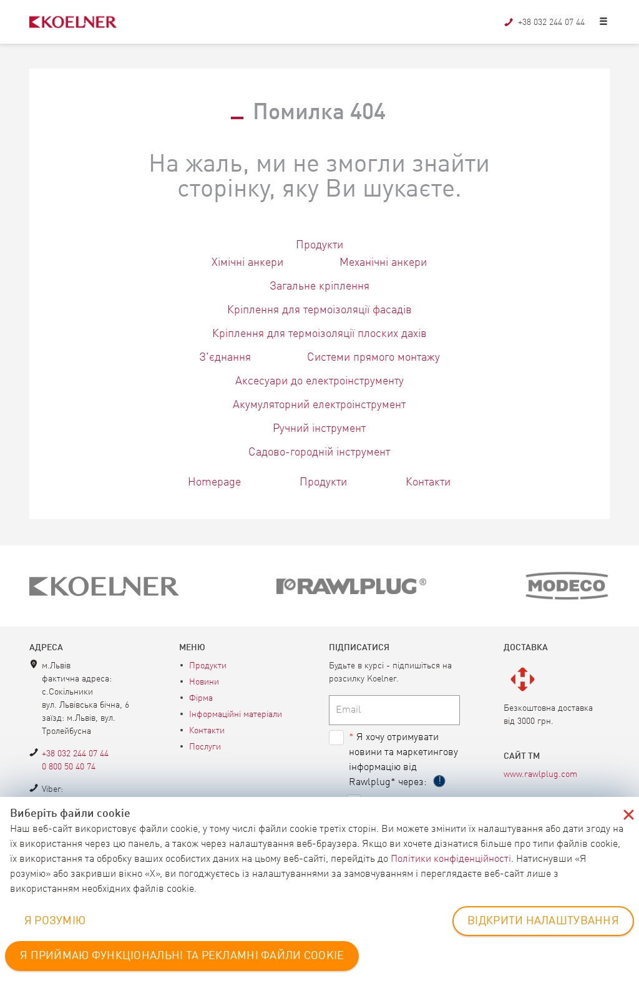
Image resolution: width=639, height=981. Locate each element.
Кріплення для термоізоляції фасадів (319, 310)
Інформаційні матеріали (235, 714)
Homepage (214, 482)
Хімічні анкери (247, 262)
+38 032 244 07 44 (75, 753)
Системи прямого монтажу (373, 357)
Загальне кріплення (319, 286)
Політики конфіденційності (451, 859)
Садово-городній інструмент (319, 452)
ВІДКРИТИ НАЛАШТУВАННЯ (543, 921)
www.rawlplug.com (540, 774)
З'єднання (225, 357)
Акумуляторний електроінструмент (319, 405)
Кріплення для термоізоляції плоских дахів (319, 333)
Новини (204, 682)
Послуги (205, 747)
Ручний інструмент (319, 428)
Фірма (201, 698)
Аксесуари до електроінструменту (319, 381)
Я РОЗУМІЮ (55, 921)
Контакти (428, 482)
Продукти (319, 245)
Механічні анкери (383, 262)
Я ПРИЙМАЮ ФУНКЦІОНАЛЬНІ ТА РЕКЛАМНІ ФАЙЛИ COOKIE (182, 956)
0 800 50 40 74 (68, 767)
